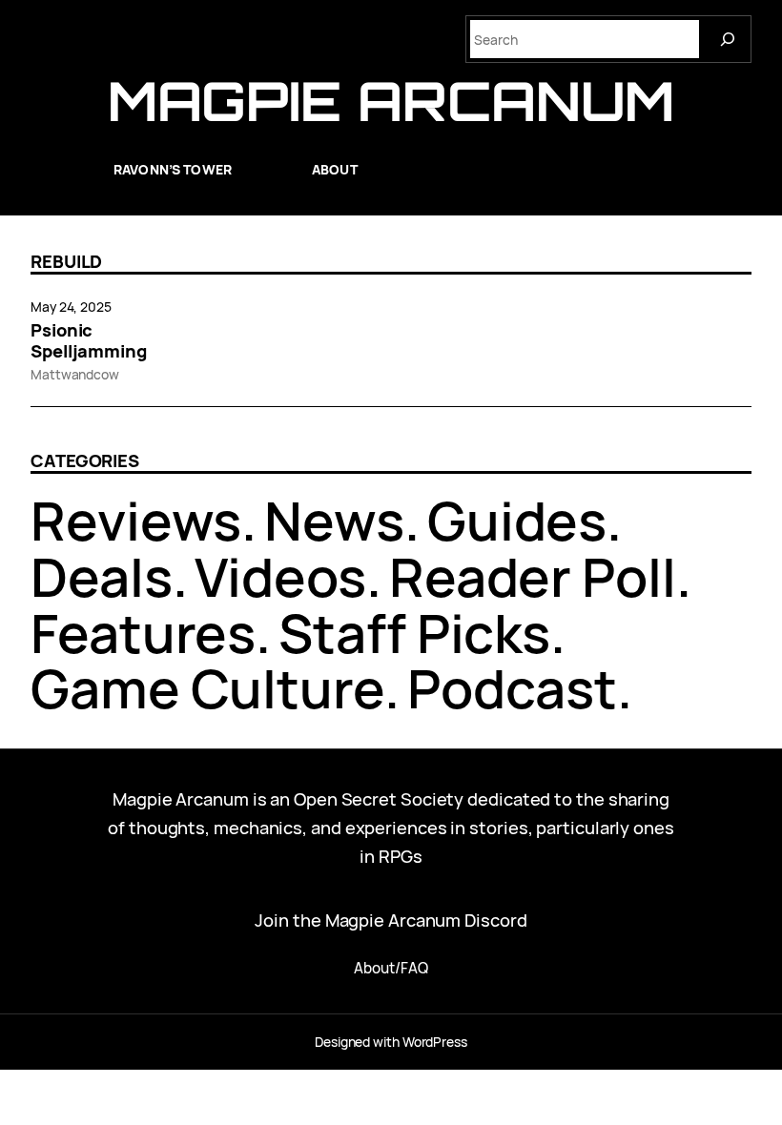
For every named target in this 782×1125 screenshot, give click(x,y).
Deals (102, 576)
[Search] (728, 39)
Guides (517, 520)
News (334, 520)
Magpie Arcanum (391, 100)
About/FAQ (390, 968)
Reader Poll (532, 576)
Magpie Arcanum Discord (426, 919)
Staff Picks (414, 632)
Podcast (512, 688)
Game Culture (207, 688)
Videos (280, 576)
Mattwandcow (75, 374)
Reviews (136, 520)
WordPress (434, 1042)
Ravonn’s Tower (172, 169)
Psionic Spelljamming (89, 340)
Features (143, 632)
